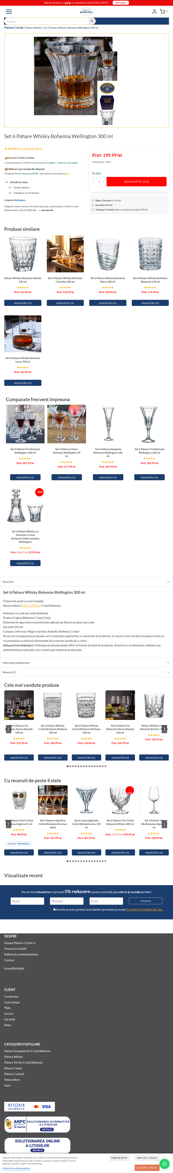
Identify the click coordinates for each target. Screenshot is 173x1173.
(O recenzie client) (31, 148)
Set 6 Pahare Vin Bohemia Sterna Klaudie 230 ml (120, 729)
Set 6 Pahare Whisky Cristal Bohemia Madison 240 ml (52, 729)
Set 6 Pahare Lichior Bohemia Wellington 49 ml (66, 452)
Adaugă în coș (136, 181)
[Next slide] (106, 123)
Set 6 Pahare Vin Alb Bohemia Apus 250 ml (154, 824)
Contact (9, 960)
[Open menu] (9, 11)
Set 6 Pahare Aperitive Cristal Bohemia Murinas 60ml (53, 824)
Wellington (20, 200)
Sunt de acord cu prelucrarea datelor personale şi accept (109, 909)
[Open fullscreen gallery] (114, 121)
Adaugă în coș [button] (23, 303)
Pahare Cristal (13, 27)
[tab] (68, 121)
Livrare (8, 1013)
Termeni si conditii (15, 948)
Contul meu (11, 996)
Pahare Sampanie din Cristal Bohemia (27, 1051)
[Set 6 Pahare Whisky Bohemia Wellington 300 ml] (73, 76)
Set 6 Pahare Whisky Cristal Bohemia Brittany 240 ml (86, 729)
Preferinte (119, 1158)
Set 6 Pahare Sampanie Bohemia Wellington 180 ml (108, 452)
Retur (7, 1025)
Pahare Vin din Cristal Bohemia (23, 1062)
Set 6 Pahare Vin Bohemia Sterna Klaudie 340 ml (19, 729)
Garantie (9, 1019)
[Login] (154, 11)
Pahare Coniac (13, 1068)
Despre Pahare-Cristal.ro (19, 943)
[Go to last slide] (106, 38)
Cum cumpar (12, 1002)
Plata (7, 1008)
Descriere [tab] (8, 581)
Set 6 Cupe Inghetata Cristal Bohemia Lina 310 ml (86, 824)
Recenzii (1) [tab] (9, 672)
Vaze (7, 1085)
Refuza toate (147, 1158)
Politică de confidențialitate (21, 954)
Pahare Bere (12, 1079)
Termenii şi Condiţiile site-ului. (144, 909)
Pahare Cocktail (14, 1074)
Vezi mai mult (46, 210)
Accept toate (147, 1167)
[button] (107, 58)
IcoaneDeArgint (14, 968)
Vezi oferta (120, 2)
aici (68, 173)
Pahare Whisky (33, 27)
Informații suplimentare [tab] (16, 662)
